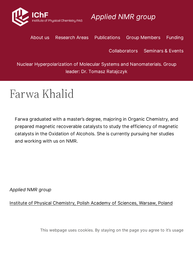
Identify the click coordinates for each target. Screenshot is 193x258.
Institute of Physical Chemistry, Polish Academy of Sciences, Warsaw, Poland (91, 203)
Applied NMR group (123, 16)
